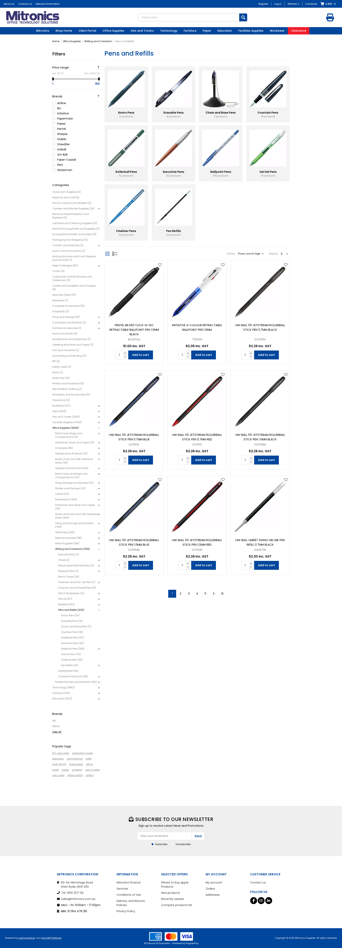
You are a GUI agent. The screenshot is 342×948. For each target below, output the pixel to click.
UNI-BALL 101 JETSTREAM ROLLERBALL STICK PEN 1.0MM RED (197, 542)
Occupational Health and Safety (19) (74, 234)
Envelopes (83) (64, 448)
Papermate (65, 119)
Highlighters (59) (68, 671)
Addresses (213, 895)
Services (122, 889)
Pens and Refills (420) (71, 610)
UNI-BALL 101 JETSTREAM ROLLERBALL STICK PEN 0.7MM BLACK (260, 327)
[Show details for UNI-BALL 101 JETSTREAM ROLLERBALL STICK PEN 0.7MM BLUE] (134, 400)
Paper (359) (59, 411)
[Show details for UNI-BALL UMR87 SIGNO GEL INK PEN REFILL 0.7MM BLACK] (260, 505)
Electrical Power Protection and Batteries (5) (70, 215)
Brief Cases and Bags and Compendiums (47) (71, 475)
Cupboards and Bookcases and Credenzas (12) (72, 278)
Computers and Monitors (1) (69, 322)
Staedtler (63, 144)
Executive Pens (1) (68, 554)
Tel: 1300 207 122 (72, 893)
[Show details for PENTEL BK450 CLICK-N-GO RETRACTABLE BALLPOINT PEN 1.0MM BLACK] (134, 290)
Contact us (25, 4)
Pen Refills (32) (69, 665)
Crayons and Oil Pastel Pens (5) (77, 587)
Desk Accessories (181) (68, 538)
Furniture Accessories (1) (66, 328)
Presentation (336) (66, 499)
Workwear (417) (61, 405)
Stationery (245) (65, 532)
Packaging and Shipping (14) (70, 239)
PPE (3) (56, 361)
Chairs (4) (58, 271)
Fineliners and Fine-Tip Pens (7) (76, 582)
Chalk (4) (63, 560)
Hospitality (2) (60, 311)
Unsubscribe (183, 844)
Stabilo (61, 139)
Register (263, 4)
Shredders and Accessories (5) (71, 394)
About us (9, 4)
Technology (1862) (63, 687)
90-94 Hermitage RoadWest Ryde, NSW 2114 (77, 885)
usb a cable (92, 769)
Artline (61, 103)
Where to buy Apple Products (174, 885)
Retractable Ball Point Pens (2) (76, 565)
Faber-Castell (66, 160)
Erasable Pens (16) (72, 621)
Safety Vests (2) (61, 367)
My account (214, 882)
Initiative (63, 113)
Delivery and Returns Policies (131, 903)
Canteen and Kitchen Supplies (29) (73, 208)
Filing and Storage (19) (66, 317)
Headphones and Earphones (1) (71, 339)
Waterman (64, 170)
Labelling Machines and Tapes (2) (72, 344)
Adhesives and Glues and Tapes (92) (75, 506)
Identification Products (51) (71, 453)
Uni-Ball (62, 155)
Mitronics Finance (129, 882)
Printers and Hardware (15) (68, 383)
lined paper (76, 764)
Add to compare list (159, 276)
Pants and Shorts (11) (64, 333)
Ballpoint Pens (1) (68, 571)
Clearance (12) (61, 400)
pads (55, 769)
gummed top (74, 758)
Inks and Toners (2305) (66, 416)
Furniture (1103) (61, 693)
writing (90, 775)
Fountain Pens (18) (72, 632)
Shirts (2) (57, 372)
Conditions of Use (129, 895)
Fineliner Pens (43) (72, 659)
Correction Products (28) (73, 676)
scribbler (77, 769)
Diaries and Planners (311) (70, 488)
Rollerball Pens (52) (72, 637)
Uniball (61, 149)
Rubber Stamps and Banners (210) (76, 682)
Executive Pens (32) (72, 643)
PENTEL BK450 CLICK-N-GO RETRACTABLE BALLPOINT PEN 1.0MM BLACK (134, 329)
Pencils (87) (65, 598)
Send (198, 836)
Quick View (159, 271)
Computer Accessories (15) (68, 306)
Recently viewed (172, 899)
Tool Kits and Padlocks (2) (68, 245)
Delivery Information (48, 4)
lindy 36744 (59, 764)
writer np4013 (75, 775)
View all (56, 731)
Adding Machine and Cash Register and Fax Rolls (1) (74, 258)
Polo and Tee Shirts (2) (65, 350)
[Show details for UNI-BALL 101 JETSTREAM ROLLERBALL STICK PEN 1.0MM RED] (197, 505)
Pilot (60, 165)
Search (243, 17)
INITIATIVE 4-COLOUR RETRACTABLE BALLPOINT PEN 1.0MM (197, 327)
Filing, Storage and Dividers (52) (74, 482)
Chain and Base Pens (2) (76, 626)
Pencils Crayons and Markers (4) (71, 203)
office (89, 764)
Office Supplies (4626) (65, 427)
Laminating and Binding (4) (69, 355)
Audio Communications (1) (68, 251)
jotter (89, 758)
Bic (59, 108)
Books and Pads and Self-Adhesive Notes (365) (76, 515)
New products (170, 893)
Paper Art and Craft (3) (65, 197)
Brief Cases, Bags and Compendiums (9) (68, 435)
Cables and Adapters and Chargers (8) (74, 287)
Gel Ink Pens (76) (71, 654)
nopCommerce (26, 937)
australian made (82, 753)
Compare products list (176, 905)
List (115, 254)
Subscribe (161, 844)
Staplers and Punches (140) (71, 468)
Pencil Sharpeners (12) (71, 593)
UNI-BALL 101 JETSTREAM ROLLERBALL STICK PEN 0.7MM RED (197, 437)
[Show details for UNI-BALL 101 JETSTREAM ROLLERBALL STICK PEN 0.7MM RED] (197, 400)
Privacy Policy (126, 911)
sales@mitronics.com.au (78, 899)
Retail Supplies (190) (67, 543)
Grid (107, 254)
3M (54, 720)
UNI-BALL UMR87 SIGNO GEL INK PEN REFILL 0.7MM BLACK (260, 542)
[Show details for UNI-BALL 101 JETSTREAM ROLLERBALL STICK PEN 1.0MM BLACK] (260, 400)
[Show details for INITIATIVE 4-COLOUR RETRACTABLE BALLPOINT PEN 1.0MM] (197, 290)
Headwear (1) (60, 300)
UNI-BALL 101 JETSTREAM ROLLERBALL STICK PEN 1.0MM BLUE (134, 542)
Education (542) (62, 698)
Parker (61, 124)
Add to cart (140, 355)
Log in (277, 4)
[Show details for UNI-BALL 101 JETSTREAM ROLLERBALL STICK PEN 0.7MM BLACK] (260, 290)
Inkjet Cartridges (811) (65, 265)
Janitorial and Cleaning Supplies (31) (74, 223)
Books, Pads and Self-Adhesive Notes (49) (74, 460)
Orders (210, 889)
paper (65, 769)
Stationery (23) (61, 378)
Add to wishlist (159, 265)
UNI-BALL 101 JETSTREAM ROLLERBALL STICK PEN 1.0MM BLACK (260, 437)
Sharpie (62, 134)
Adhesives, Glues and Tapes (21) (74, 442)
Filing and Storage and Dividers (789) (74, 524)
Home (55, 41)
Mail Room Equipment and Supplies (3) (75, 228)
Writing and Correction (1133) (72, 549)
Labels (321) (62, 494)
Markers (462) (66, 604)
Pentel (61, 129)
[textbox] (188, 17)
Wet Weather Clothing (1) (67, 389)
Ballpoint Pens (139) (72, 648)
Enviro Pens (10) (70, 615)
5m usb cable (60, 753)
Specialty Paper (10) (64, 294)
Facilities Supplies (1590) (67, 422)
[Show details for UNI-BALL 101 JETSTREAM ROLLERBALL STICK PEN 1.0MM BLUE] (134, 505)
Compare (311, 4)
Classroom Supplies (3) (66, 192)
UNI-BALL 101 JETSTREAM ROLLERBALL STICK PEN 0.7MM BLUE (134, 437)
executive (58, 758)
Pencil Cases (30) (68, 576)
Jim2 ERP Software (51, 937)
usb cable (58, 775)
